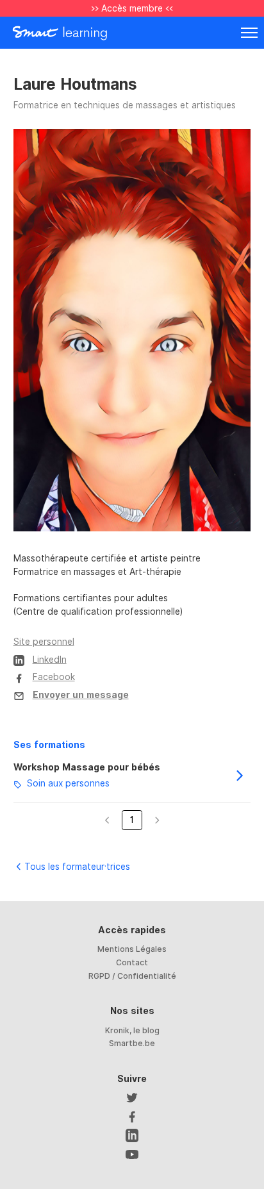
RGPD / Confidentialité (132, 976)
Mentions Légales (132, 949)
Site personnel (43, 641)
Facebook (54, 677)
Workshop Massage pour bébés (86, 767)
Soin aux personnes (68, 784)
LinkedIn (50, 659)
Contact (132, 962)
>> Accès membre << (132, 8)
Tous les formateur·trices (77, 866)
